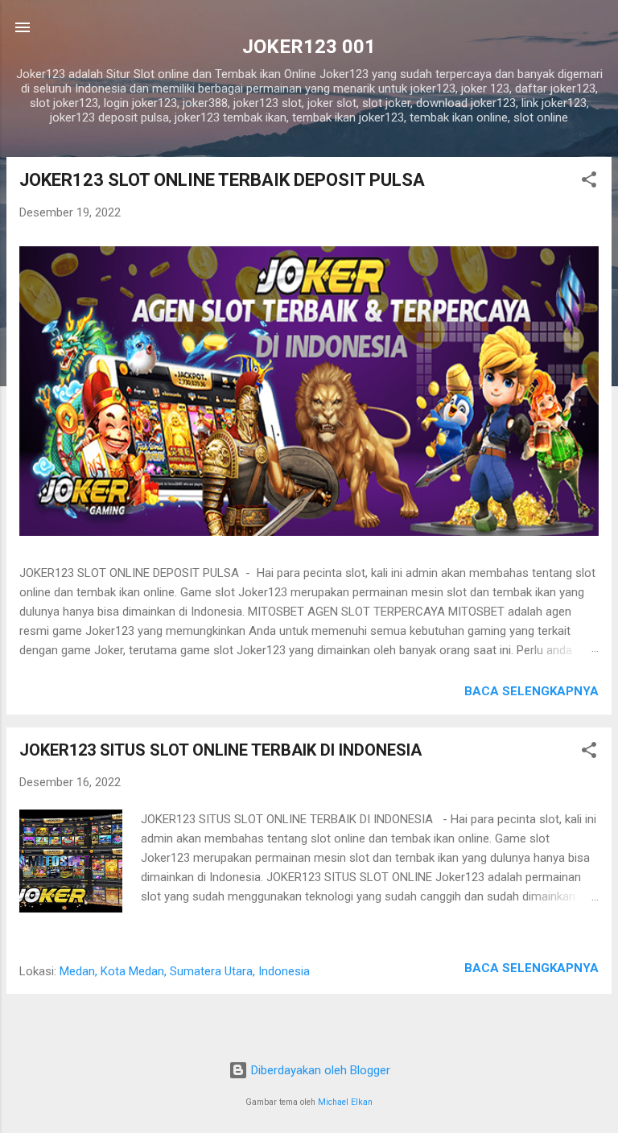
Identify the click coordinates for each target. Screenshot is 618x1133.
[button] (589, 182)
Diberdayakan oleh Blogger (319, 1070)
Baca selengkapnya (531, 691)
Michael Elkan (345, 1102)
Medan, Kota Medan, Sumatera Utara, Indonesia (185, 971)
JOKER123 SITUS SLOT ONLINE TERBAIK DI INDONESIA (220, 750)
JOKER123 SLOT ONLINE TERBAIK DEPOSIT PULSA (222, 180)
